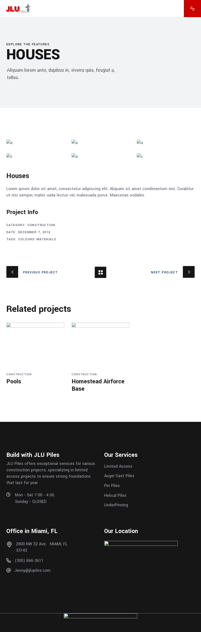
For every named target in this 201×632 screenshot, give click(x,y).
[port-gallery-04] (100, 156)
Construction (41, 225)
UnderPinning (116, 505)
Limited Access (118, 466)
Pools (13, 381)
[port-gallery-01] (35, 143)
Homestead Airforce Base (98, 385)
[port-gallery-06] (35, 156)
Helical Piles (115, 495)
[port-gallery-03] (166, 143)
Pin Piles (112, 485)
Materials (46, 239)
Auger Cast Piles (119, 476)
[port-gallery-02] (100, 143)
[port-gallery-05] (166, 156)
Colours (26, 239)
